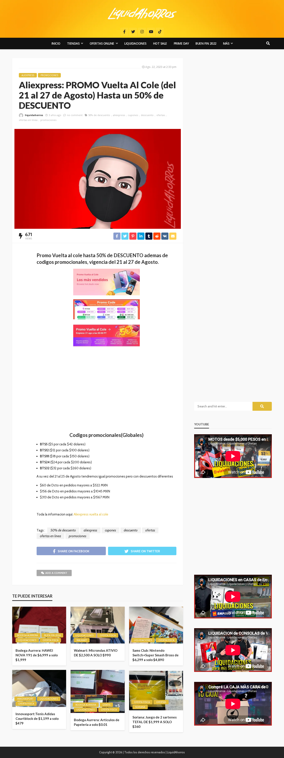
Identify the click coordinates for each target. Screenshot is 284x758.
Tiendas (73, 43)
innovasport (25, 698)
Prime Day (181, 43)
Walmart (82, 640)
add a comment (56, 572)
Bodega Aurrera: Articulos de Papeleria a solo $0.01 (96, 722)
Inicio (55, 43)
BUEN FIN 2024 (52, 635)
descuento (147, 115)
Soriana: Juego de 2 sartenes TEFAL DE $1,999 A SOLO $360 (154, 721)
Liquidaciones (135, 43)
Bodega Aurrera (27, 635)
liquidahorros (34, 115)
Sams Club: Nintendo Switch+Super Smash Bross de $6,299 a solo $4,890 (155, 655)
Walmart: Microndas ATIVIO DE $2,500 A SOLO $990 (95, 652)
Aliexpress (28, 75)
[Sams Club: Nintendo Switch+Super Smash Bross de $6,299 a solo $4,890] (156, 625)
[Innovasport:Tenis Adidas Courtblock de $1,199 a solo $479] (39, 688)
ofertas (160, 115)
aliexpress (119, 115)
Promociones (49, 75)
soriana (140, 707)
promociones (48, 120)
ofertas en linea (28, 120)
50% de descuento (99, 115)
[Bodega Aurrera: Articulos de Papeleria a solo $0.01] (97, 691)
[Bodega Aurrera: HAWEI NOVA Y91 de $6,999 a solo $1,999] (39, 625)
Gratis (106, 704)
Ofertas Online (102, 43)
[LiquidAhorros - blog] (142, 13)
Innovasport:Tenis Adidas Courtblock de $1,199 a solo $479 (37, 718)
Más (226, 43)
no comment (75, 115)
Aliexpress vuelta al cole (91, 514)
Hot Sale (160, 43)
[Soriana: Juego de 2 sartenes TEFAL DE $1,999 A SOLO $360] (156, 690)
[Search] (268, 43)
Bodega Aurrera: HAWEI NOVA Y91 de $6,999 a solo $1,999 (37, 655)
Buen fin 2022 (205, 43)
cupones (133, 115)
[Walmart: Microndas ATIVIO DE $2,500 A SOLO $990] (97, 625)
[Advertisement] (106, 392)
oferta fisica (50, 640)
